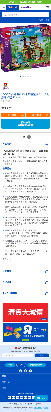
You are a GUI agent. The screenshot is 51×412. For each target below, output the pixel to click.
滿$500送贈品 (36, 115)
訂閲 (41, 355)
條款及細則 (38, 408)
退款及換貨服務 (10, 293)
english (21, 365)
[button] (49, 2)
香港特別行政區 (35, 365)
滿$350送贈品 (12, 115)
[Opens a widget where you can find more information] (41, 398)
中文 (10, 365)
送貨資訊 (7, 282)
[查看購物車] (47, 7)
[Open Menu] (3, 7)
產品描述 (7, 144)
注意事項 (7, 271)
